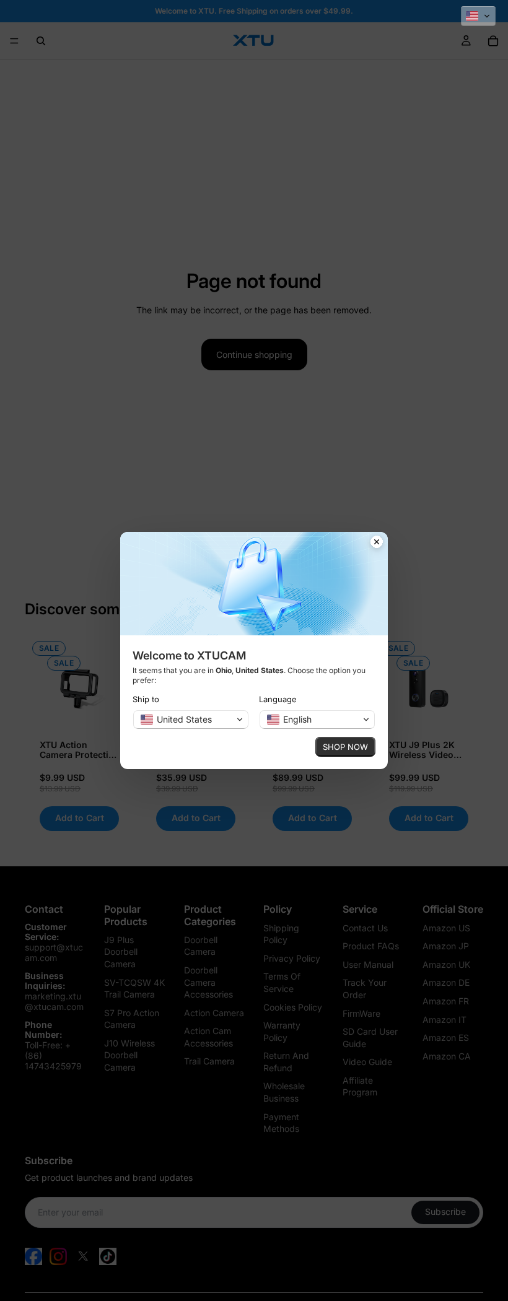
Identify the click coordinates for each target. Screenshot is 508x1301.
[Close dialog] (377, 543)
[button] (478, 16)
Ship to (146, 699)
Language (278, 699)
